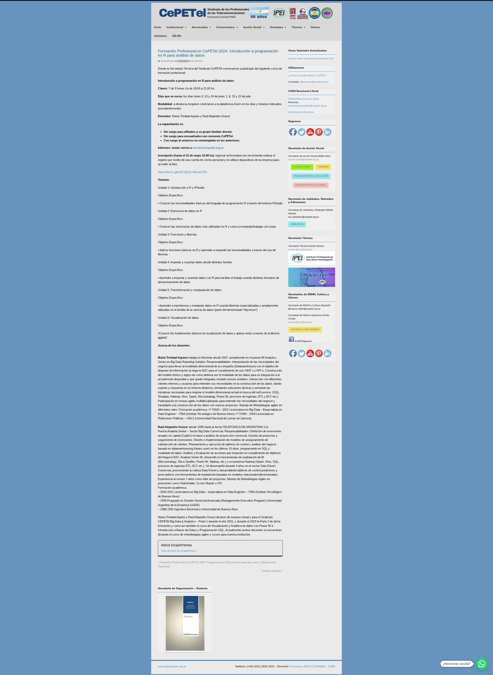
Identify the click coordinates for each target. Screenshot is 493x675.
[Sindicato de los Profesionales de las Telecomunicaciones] (246, 19)
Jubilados (160, 35)
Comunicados (225, 27)
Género (315, 27)
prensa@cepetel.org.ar (172, 666)
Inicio (157, 27)
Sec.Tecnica (197, 61)
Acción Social (252, 27)
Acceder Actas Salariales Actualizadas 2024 (311, 58)
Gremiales (276, 27)
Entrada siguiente (272, 571)
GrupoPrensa (167, 61)
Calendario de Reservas (301, 112)
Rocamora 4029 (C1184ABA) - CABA (312, 666)
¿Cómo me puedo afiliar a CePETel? (307, 75)
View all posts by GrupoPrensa (180, 550)
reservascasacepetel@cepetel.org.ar (307, 105)
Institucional (175, 27)
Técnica (297, 27)
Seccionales (200, 27)
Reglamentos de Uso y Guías (303, 99)
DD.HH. (177, 35)
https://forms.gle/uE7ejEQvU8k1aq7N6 (182, 172)
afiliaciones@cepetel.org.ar (314, 82)
